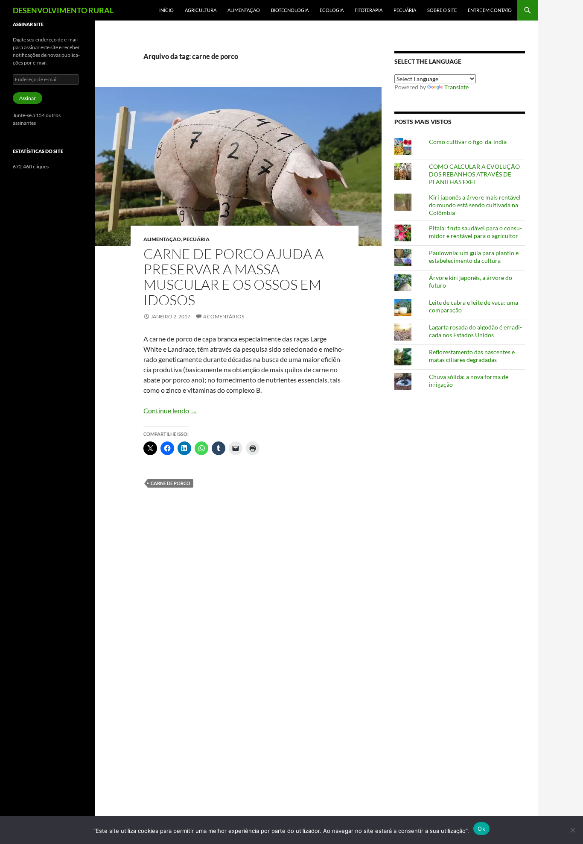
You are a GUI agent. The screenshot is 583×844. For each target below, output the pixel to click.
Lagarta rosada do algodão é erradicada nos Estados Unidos (475, 330)
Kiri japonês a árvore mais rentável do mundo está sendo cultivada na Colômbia (475, 205)
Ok (481, 828)
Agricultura (200, 10)
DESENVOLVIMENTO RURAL (63, 10)
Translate (456, 87)
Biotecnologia (290, 10)
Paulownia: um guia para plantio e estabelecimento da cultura (474, 256)
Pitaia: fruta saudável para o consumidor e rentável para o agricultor (475, 231)
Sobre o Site (442, 10)
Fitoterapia (368, 10)
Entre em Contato (490, 10)
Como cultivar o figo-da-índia (468, 141)
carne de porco (170, 483)
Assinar (27, 98)
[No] (572, 830)
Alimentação (243, 10)
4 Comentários (223, 316)
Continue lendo (170, 410)
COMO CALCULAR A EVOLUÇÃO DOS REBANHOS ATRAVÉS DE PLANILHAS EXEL (474, 174)
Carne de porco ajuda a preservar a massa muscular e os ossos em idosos (233, 277)
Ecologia (332, 10)
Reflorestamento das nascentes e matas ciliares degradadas (472, 355)
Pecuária (405, 10)
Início (166, 10)
